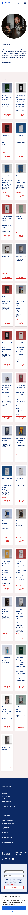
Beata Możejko (6, 307)
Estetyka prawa (6, 256)
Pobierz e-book (7, 236)
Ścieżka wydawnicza (6, 818)
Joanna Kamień (20, 110)
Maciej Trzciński (20, 631)
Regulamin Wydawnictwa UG (8, 806)
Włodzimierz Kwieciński (6, 402)
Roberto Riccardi (20, 310)
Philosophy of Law (21, 256)
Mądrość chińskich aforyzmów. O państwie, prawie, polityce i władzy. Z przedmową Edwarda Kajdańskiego (21, 570)
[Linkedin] (13, 859)
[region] (14, 904)
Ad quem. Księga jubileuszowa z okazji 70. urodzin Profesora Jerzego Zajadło (7, 180)
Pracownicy (4, 793)
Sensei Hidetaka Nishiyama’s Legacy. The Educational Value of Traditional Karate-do (7, 392)
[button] (25, 3)
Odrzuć (14, 911)
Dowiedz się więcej (7, 115)
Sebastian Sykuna (6, 188)
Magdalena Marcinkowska (19, 682)
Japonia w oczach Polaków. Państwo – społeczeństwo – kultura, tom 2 (7, 347)
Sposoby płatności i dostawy (8, 840)
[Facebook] (2, 859)
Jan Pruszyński (5, 144)
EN (15, 3)
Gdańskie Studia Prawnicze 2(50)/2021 (20, 138)
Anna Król (9, 527)
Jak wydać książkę (5, 815)
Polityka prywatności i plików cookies (10, 845)
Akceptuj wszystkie (14, 908)
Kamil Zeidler (5, 106)
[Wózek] (21, 3)
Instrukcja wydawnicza (7, 820)
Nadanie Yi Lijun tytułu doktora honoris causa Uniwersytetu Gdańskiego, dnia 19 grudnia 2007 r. (21, 349)
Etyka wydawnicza (6, 803)
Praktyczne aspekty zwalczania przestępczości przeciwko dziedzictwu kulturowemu (20, 616)
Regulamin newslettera (7, 842)
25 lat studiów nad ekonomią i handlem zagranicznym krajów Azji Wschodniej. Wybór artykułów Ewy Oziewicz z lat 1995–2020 (7, 570)
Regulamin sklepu (5, 832)
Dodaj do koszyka (7, 156)
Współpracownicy (5, 796)
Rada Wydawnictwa (6, 798)
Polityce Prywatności (10, 884)
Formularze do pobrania (7, 823)
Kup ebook (21, 727)
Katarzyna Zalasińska (18, 715)
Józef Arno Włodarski (6, 355)
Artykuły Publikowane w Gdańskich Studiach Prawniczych (6, 100)
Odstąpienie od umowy (7, 837)
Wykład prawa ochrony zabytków (20, 709)
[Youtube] (6, 859)
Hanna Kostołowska (19, 316)
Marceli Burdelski (20, 414)
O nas (2, 791)
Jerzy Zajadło (19, 222)
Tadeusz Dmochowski (5, 494)
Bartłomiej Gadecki (18, 627)
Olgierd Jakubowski (20, 628)
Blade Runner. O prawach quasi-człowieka (20, 440)
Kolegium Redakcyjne (6, 801)
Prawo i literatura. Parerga (5, 612)
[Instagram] (9, 859)
